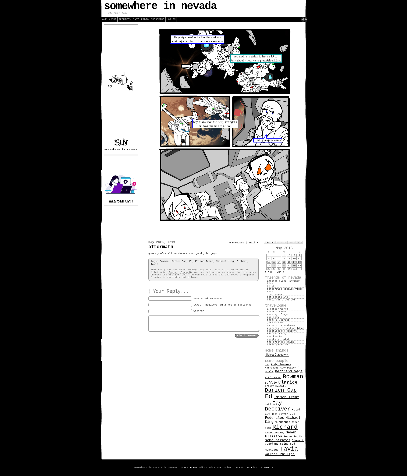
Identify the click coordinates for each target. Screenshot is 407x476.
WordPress (191, 467)
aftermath (160, 247)
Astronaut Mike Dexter (280, 368)
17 (294, 262)
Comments (267, 467)
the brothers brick (280, 342)
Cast (136, 19)
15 (284, 262)
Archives (125, 19)
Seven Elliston (280, 434)
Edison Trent (204, 261)
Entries (252, 467)
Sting (284, 443)
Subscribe (157, 19)
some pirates (277, 440)
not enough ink (277, 297)
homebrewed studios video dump (285, 290)
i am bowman (275, 294)
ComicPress (213, 467)
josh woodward (276, 322)
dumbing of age (277, 314)
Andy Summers (281, 364)
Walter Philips (280, 454)
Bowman (164, 261)
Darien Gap (178, 261)
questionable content (282, 331)
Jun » (280, 272)
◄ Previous (236, 242)
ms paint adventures (281, 325)
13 (273, 262)
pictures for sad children (285, 328)
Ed (190, 261)
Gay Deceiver (277, 406)
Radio (145, 19)
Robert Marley (274, 432)
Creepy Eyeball (275, 386)
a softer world (277, 309)
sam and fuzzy (276, 333)
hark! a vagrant (278, 320)
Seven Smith (292, 436)
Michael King (225, 261)
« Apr (268, 272)
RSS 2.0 (174, 275)
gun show (273, 317)
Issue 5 (185, 272)
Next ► (253, 242)
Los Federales (280, 416)
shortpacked (275, 336)
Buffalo (271, 382)
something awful (278, 339)
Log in (171, 19)
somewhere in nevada (160, 6)
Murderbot (282, 422)
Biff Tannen (273, 377)
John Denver (280, 414)
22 (284, 265)
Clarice (288, 382)
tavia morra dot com (281, 300)
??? (267, 364)
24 (294, 265)
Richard (242, 261)
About (112, 19)
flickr (271, 286)
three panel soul (279, 344)
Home (104, 19)
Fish (268, 404)
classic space (276, 311)
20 (273, 265)
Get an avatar (213, 298)
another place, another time (283, 282)
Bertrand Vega (288, 371)
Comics (173, 272)
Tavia (154, 264)
